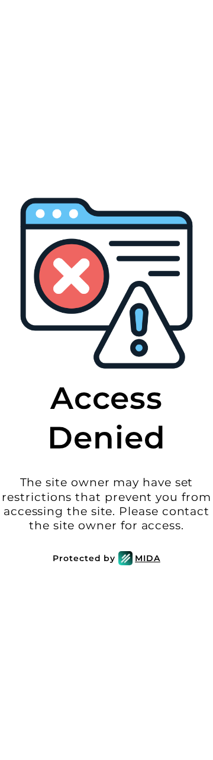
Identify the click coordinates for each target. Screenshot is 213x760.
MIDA (147, 558)
